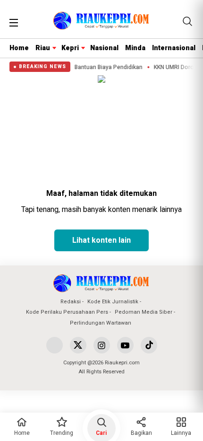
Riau (42, 48)
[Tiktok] (149, 345)
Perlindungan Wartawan (100, 322)
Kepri (70, 48)
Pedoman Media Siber (143, 312)
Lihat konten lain (101, 240)
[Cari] (187, 21)
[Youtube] (125, 345)
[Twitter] (78, 345)
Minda (135, 48)
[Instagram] (101, 345)
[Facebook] (54, 345)
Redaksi (70, 301)
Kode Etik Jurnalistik (112, 301)
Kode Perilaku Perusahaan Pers (67, 312)
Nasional (104, 48)
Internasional (173, 48)
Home (19, 48)
